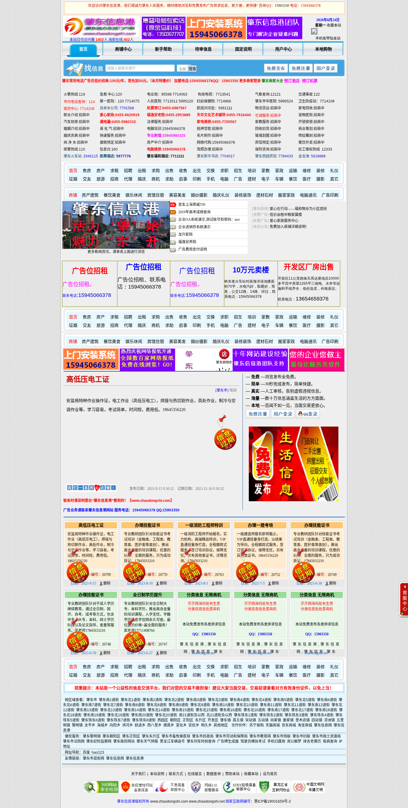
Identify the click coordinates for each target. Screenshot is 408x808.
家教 (265, 170)
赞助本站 (232, 774)
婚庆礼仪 (221, 195)
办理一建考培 (260, 525)
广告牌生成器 (228, 741)
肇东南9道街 (178, 705)
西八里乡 (154, 725)
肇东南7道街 (91, 705)
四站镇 (317, 720)
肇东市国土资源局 (326, 736)
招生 (238, 170)
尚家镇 (275, 720)
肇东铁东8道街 (144, 720)
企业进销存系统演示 (194, 227)
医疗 (307, 179)
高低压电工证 (91, 525)
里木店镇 (302, 720)
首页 (73, 170)
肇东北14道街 (159, 710)
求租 (114, 170)
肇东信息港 (135, 758)
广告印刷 (330, 195)
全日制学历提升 (147, 595)
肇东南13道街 (87, 710)
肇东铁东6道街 (93, 720)
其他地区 (221, 725)
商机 (155, 179)
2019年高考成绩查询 (194, 212)
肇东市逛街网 (93, 758)
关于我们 (138, 774)
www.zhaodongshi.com (169, 801)
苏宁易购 (256, 725)
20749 (332, 575)
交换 (210, 170)
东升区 (200, 720)
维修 (307, 170)
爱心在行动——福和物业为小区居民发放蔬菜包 (307, 209)
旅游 (100, 179)
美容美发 (177, 195)
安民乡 (193, 725)
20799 (106, 575)
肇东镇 (225, 720)
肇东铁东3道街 (296, 715)
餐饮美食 (112, 195)
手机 (210, 179)
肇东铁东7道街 (118, 720)
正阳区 (187, 720)
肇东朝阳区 (111, 736)
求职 (224, 170)
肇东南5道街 (283, 700)
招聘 (128, 170)
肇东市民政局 (203, 736)
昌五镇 (238, 720)
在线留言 (195, 774)
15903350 (282, 6)
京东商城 (289, 725)
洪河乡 (127, 725)
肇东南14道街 (135, 710)
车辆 (279, 179)
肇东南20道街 (142, 715)
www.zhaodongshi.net (207, 801)
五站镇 (263, 720)
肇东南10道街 (223, 705)
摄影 (320, 179)
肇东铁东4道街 (322, 715)
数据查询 (213, 774)
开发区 (213, 720)
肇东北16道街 (254, 710)
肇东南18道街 (326, 710)
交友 (87, 179)
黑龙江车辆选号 (172, 741)
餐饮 (293, 179)
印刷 (197, 179)
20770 (162, 575)
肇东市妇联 (301, 736)
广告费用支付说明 (192, 249)
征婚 (73, 179)
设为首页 (270, 774)
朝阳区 (175, 720)
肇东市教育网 (260, 736)
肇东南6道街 (327, 700)
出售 (169, 170)
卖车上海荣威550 (191, 205)
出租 (142, 170)
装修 (320, 170)
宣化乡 (181, 725)
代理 (128, 179)
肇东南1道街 (109, 700)
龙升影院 (185, 234)
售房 (87, 170)
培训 (252, 170)
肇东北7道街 (113, 705)
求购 (155, 170)
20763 (219, 575)
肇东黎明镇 (92, 736)
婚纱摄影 (199, 195)
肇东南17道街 (278, 710)
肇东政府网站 (124, 741)
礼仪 (334, 170)
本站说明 (157, 774)
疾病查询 (330, 741)
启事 (183, 179)
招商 (114, 179)
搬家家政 (286, 195)
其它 (334, 179)
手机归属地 (276, 741)
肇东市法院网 (74, 741)
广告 (238, 179)
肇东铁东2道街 (271, 715)
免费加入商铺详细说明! (288, 227)
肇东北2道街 (174, 700)
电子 (265, 179)
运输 (293, 170)
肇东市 (91, 700)
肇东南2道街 (152, 700)
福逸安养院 (187, 242)
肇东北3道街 (218, 700)
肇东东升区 (151, 736)
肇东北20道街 (166, 715)
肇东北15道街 (207, 710)
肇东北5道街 (305, 700)
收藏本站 (334, 25)
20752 (275, 575)
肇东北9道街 (200, 705)
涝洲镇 (329, 720)
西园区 (162, 720)
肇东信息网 (323, 725)
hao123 (98, 752)
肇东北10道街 (247, 705)
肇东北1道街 (131, 700)
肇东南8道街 (135, 705)
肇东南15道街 (183, 710)
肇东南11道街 (271, 705)
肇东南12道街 (319, 705)
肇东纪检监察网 (98, 741)
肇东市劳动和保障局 (231, 736)
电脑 (224, 179)
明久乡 (206, 725)
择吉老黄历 (312, 741)
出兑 (197, 170)
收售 (183, 170)
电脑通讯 (308, 195)
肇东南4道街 (240, 700)
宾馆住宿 (155, 195)
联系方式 (176, 774)
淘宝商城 (305, 725)
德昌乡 (168, 725)
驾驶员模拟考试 (253, 741)
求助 (169, 179)
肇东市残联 (282, 736)
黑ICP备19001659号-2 (272, 801)
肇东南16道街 (231, 710)
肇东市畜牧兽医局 (176, 736)
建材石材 (264, 195)
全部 (182, 69)
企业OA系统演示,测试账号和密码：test (209, 219)
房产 (100, 170)
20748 (106, 644)
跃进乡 (140, 725)
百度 (86, 752)
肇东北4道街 (261, 700)
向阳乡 (115, 725)
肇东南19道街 (94, 715)
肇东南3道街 (196, 700)
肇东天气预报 (147, 741)
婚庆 (142, 179)
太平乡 (90, 725)
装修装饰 (242, 195)
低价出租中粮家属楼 (286, 215)
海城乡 (102, 725)
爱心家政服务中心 (284, 221)
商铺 (73, 195)
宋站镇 (250, 720)
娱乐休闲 (133, 195)
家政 (279, 170)
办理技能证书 (147, 525)
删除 (106, 583)
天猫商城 (273, 725)
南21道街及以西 (192, 715)
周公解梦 (294, 741)
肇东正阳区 (131, 736)
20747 (162, 644)
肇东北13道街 (111, 710)
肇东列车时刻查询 (201, 741)
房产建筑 (90, 195)
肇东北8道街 (157, 705)
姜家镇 (288, 720)
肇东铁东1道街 (245, 715)
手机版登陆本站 (327, 38)
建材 (252, 179)
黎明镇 (77, 725)
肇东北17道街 (302, 710)
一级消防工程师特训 (204, 525)
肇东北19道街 (118, 715)
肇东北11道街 (295, 705)
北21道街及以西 (219, 715)
